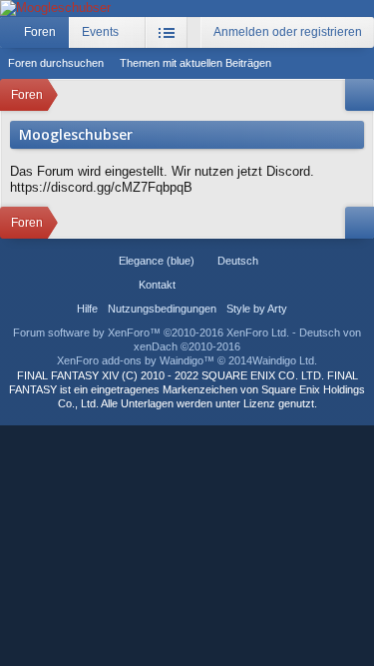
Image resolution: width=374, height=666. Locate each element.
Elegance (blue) (156, 261)
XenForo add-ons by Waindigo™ (135, 360)
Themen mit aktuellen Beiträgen (195, 63)
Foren (40, 32)
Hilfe (87, 309)
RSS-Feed (241, 285)
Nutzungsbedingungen (162, 309)
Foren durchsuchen (56, 63)
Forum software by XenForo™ (151, 332)
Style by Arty (256, 309)
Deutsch (237, 261)
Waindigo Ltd (283, 360)
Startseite (193, 285)
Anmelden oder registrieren (287, 32)
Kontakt (157, 285)
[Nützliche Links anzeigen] (359, 95)
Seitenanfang (217, 285)
